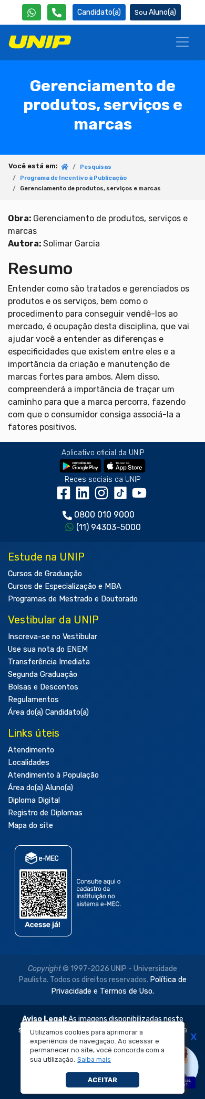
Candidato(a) (99, 12)
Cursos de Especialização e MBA (64, 586)
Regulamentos (33, 699)
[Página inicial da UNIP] (64, 167)
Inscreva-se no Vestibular (52, 636)
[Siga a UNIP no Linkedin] (84, 496)
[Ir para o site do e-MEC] (69, 890)
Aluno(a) (162, 12)
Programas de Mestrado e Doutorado (73, 599)
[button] (94, 1059)
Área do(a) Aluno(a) (40, 787)
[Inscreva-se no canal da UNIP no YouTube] (140, 496)
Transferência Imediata (49, 662)
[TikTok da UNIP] (122, 496)
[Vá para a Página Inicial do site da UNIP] (39, 42)
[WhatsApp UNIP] (31, 12)
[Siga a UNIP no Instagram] (103, 496)
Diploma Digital (34, 800)
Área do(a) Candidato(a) (48, 712)
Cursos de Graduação (45, 573)
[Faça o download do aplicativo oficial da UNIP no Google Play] (80, 465)
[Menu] (182, 42)
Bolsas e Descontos (43, 687)
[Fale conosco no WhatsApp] (31, 12)
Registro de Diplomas (45, 813)
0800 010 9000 (104, 515)
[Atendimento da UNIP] (56, 12)
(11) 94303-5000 (108, 527)
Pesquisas (95, 167)
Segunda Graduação (42, 674)
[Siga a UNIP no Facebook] (65, 496)
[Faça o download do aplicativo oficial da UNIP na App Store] (125, 465)
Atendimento (31, 750)
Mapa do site (30, 825)
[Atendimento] (56, 12)
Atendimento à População (53, 775)
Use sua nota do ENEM (48, 649)
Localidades (28, 762)
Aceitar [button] (102, 1080)
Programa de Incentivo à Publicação (73, 178)
